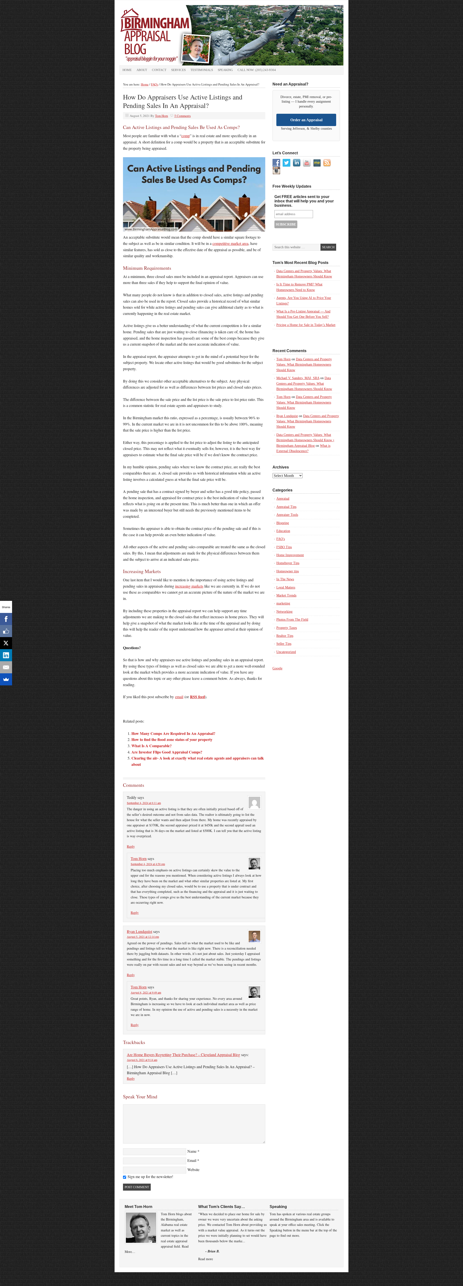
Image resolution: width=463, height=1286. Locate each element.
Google (277, 668)
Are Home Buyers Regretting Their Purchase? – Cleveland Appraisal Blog (183, 1054)
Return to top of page (131, 1277)
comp (185, 135)
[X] (6, 643)
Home (127, 70)
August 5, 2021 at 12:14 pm (143, 936)
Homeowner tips (287, 571)
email (179, 696)
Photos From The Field (292, 619)
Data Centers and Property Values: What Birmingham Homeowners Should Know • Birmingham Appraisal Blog (305, 440)
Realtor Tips (284, 636)
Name (192, 1151)
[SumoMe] (6, 679)
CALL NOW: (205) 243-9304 (257, 70)
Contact (159, 70)
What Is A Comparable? (151, 745)
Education (283, 531)
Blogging (282, 523)
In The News (285, 579)
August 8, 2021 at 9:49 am (146, 992)
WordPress (327, 1277)
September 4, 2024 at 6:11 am (144, 803)
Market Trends (286, 595)
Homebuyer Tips (287, 563)
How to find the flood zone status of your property (171, 739)
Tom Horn (161, 116)
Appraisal (282, 498)
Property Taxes (286, 628)
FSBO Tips (284, 547)
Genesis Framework (303, 1277)
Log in (341, 1277)
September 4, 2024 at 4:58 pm (148, 864)
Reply (131, 846)
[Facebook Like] (6, 631)
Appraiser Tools (287, 515)
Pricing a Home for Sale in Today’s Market (305, 325)
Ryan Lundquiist (139, 931)
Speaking (225, 70)
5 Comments (182, 116)
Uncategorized (286, 652)
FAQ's (280, 539)
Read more (205, 1259)
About (141, 70)
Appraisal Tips (286, 507)
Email (191, 1160)
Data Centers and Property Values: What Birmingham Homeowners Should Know (304, 364)
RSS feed (197, 696)
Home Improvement (290, 555)
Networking (284, 611)
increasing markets (189, 586)
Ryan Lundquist (287, 416)
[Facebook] (6, 619)
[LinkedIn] (6, 655)
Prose (280, 1277)
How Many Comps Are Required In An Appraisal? (173, 733)
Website (193, 1169)
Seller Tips (283, 644)
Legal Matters (285, 587)
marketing (283, 603)
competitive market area (230, 243)
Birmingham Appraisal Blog (174, 35)
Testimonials (202, 70)
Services (178, 70)
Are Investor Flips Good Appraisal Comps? (166, 752)
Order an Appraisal (306, 120)
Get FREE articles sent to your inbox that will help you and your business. (304, 201)
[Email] (6, 667)
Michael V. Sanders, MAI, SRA (297, 378)
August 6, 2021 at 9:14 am (142, 1060)
